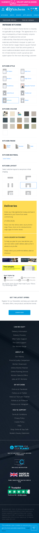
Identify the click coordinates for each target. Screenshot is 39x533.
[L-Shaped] (28, 177)
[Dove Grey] (26, 120)
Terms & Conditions (19, 414)
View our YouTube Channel (19, 397)
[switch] (32, 10)
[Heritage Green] (34, 120)
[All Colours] (5, 113)
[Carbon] (26, 113)
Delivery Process (19, 335)
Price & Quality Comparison (19, 360)
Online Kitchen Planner (19, 368)
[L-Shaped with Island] (10, 192)
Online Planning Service (19, 372)
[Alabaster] (12, 113)
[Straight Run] (10, 177)
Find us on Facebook (19, 389)
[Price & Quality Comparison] (10, 261)
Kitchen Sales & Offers (19, 375)
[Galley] (10, 185)
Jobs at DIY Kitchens (19, 379)
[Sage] (34, 126)
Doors (18, 15)
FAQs (19, 426)
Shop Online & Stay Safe (19, 429)
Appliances (27, 15)
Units (12, 15)
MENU (3, 9)
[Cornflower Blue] (12, 120)
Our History (19, 357)
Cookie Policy (19, 422)
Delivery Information (19, 331)
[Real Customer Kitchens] (29, 261)
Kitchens (4, 15)
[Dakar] (19, 120)
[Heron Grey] (5, 126)
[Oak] (19, 126)
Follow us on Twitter (19, 393)
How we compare (28, 20)
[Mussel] (12, 126)
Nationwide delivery (9, 20)
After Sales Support (19, 339)
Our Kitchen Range (20, 346)
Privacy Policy (19, 418)
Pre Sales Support (19, 343)
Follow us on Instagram (19, 404)
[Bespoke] (19, 113)
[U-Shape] (28, 185)
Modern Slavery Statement (19, 433)
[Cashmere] (34, 113)
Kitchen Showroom (19, 364)
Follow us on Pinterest (19, 400)
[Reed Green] (26, 126)
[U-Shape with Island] (28, 192)
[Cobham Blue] (5, 120)
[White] (5, 132)
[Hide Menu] (15, 9)
